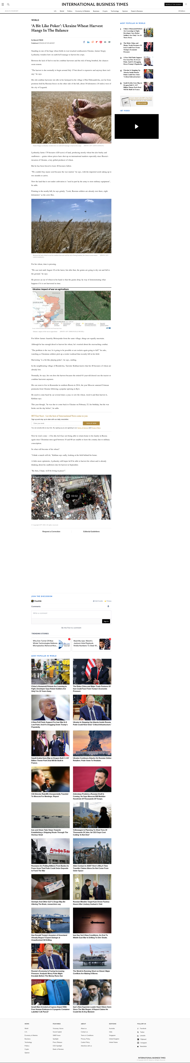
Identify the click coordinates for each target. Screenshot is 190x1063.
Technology (115, 11)
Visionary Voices (58, 1028)
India (110, 1032)
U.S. (55, 11)
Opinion (125, 11)
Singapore (112, 1035)
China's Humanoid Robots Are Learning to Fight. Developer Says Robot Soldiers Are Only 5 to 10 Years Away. (49, 688)
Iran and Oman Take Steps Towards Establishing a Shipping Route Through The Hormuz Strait (49, 832)
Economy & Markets (83, 11)
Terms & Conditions (87, 1035)
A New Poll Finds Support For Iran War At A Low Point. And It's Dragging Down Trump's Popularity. (49, 724)
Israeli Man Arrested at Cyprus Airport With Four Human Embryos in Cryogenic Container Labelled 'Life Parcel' (50, 1009)
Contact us (84, 1032)
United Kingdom (114, 1039)
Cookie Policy (85, 1042)
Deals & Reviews (137, 11)
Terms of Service (82, 428)
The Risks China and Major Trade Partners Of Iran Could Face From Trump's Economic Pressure (92, 688)
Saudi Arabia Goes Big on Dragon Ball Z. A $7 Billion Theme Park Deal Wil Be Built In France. (50, 760)
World (62, 11)
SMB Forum (56, 1035)
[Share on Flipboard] (97, 42)
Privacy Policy (95, 428)
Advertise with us (86, 1046)
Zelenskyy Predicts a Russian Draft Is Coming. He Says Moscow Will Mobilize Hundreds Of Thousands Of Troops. (89, 796)
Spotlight (55, 1039)
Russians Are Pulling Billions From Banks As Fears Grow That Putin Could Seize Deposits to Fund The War (50, 868)
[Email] (105, 42)
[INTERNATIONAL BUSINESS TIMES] (95, 4)
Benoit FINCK (38, 40)
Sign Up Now (141, 103)
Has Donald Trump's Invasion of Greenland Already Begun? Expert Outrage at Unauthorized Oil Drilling (49, 937)
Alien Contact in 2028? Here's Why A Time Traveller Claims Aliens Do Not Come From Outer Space (90, 868)
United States (113, 1042)
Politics (69, 11)
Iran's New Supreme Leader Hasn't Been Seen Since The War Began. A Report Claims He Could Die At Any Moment (92, 1009)
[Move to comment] (109, 42)
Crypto (105, 11)
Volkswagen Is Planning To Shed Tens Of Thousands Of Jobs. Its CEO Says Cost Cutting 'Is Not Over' (90, 832)
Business (96, 11)
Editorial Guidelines (91, 531)
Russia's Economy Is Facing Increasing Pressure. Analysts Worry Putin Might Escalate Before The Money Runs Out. (47, 973)
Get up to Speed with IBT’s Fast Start (140, 98)
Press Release (57, 1042)
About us (84, 1028)
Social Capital (57, 1032)
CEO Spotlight (57, 1046)
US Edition (181, 11)
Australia (112, 1028)
